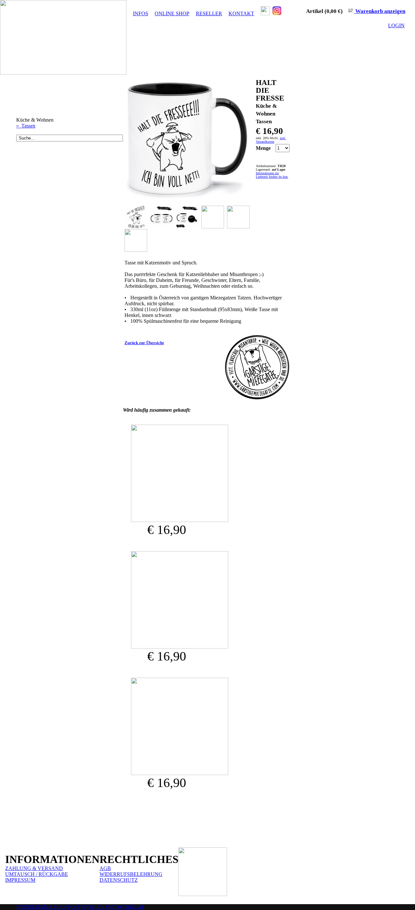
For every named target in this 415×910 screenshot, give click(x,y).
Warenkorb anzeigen (379, 11)
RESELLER (209, 13)
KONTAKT (241, 13)
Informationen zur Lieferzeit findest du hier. (272, 174)
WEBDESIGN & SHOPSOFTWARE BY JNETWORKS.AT (80, 907)
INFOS (140, 13)
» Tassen (25, 125)
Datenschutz (119, 880)
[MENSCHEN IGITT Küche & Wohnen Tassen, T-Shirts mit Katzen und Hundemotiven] (179, 520)
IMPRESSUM (20, 880)
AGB (105, 868)
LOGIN (396, 25)
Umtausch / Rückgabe (36, 874)
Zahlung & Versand (34, 868)
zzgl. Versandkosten (271, 139)
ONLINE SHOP (172, 13)
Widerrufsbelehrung (131, 874)
